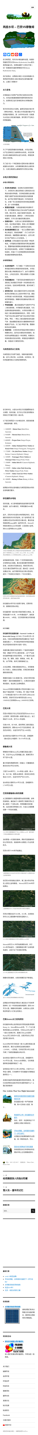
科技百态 (6, 1386)
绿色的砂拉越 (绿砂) (8, 1431)
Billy (7, 1162)
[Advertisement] (19, 384)
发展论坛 (22, 1162)
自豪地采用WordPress (22, 1431)
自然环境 (6, 1376)
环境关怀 (6, 1381)
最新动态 (6, 1396)
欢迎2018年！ (9, 1287)
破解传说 (6, 1371)
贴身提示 (6, 1410)
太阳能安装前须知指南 (12, 1285)
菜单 (32, 7)
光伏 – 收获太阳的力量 (12, 1290)
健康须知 (6, 1391)
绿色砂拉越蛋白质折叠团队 (14, 1341)
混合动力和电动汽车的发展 (23, 1147)
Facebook (6, 1415)
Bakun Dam (30, 1162)
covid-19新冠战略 (10, 1276)
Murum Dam (6, 1164)
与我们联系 (7, 1420)
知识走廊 (6, 1405)
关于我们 (6, 1366)
